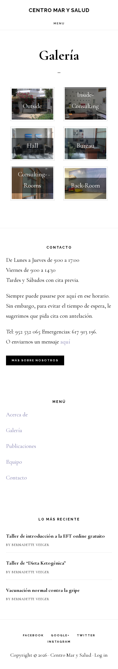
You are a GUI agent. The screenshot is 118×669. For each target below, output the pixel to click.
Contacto (16, 477)
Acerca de (17, 414)
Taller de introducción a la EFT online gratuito (55, 536)
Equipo (14, 462)
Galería (14, 430)
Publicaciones (21, 446)
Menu (59, 23)
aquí (65, 341)
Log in (101, 655)
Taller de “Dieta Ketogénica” (36, 563)
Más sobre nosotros (35, 360)
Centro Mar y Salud (59, 10)
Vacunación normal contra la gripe (43, 590)
